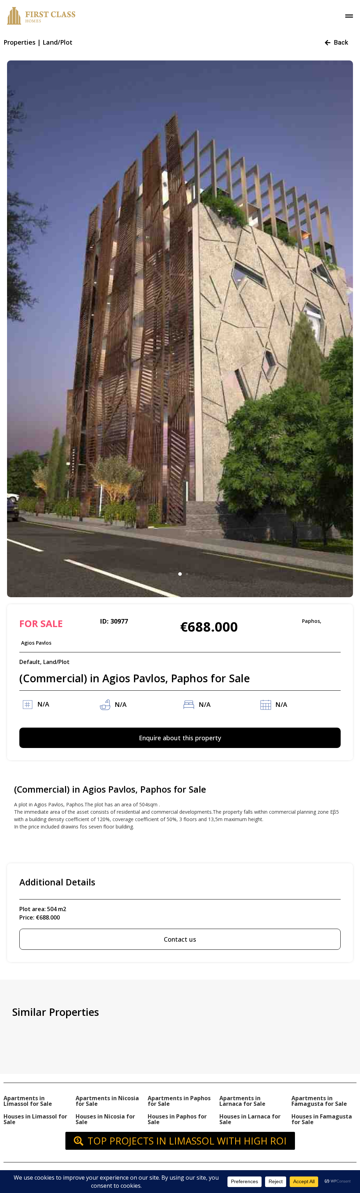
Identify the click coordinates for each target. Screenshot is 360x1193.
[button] (180, 574)
